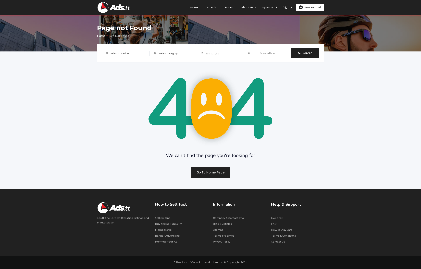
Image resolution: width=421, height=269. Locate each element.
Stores (228, 7)
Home (194, 7)
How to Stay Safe (281, 229)
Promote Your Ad (166, 241)
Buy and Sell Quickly (168, 223)
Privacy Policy (221, 241)
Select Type (212, 53)
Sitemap (218, 229)
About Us (247, 7)
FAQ (274, 223)
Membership (163, 229)
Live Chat (277, 218)
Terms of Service (223, 235)
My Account (269, 7)
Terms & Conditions (283, 235)
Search (307, 53)
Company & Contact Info (228, 218)
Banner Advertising (167, 235)
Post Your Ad (312, 7)
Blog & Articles (222, 223)
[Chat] (285, 7)
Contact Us (278, 241)
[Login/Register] (291, 7)
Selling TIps (162, 218)
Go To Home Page (211, 172)
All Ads (211, 7)
